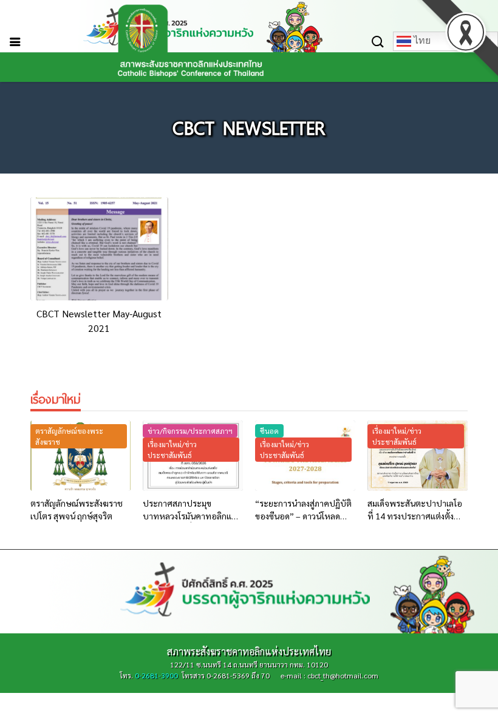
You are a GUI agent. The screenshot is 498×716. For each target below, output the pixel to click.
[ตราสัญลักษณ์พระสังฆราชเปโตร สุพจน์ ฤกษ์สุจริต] (80, 455)
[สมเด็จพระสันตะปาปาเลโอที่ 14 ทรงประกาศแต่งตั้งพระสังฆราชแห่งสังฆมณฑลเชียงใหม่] (417, 455)
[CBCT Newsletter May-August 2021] (99, 248)
